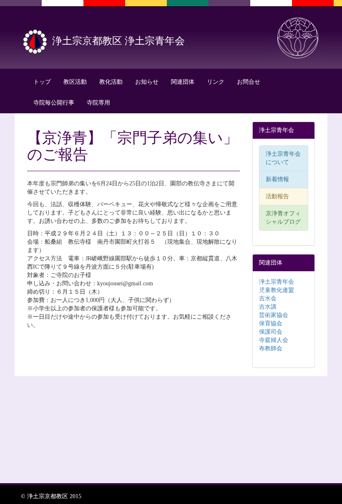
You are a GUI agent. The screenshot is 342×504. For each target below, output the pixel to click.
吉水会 (268, 298)
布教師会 (270, 348)
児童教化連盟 (276, 290)
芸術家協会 (273, 315)
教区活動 (75, 82)
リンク (215, 82)
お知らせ (146, 82)
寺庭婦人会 (273, 340)
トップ (42, 82)
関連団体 (182, 82)
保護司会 (270, 332)
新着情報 (277, 179)
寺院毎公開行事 (53, 103)
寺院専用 (98, 103)
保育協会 (270, 323)
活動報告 (277, 196)
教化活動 (111, 82)
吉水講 (268, 307)
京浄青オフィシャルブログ (283, 217)
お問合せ (248, 82)
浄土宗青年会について (283, 158)
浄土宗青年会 (276, 282)
